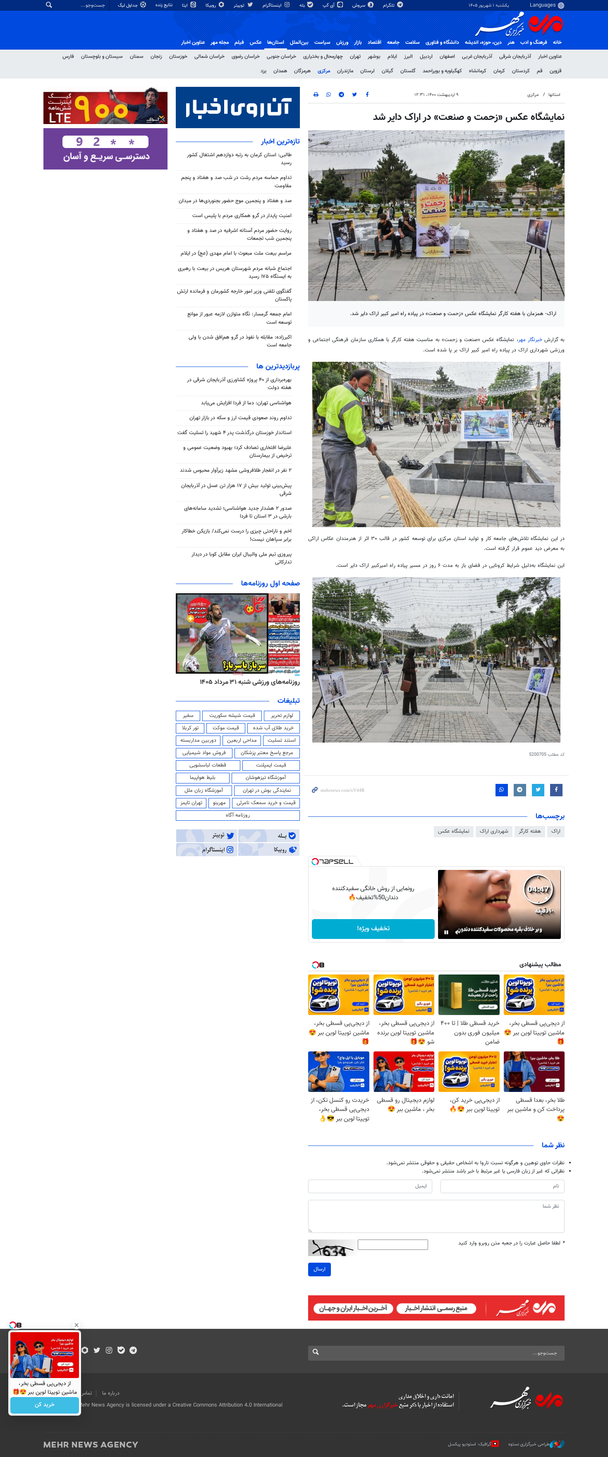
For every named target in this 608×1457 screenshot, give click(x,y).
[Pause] (446, 932)
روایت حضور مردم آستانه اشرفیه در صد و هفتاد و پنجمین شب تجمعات (239, 235)
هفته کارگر (530, 831)
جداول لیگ (128, 5)
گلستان (408, 71)
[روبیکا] (85, 1351)
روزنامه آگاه (238, 815)
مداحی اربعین (242, 740)
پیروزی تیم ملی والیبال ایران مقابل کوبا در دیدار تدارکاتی (241, 558)
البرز (408, 57)
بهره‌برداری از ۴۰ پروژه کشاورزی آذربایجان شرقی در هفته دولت (239, 384)
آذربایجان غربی (477, 57)
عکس (255, 42)
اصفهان (447, 57)
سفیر (188, 716)
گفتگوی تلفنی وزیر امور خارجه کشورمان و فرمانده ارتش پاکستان (234, 295)
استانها (554, 94)
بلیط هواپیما (202, 778)
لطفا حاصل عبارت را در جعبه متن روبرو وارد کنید (511, 1243)
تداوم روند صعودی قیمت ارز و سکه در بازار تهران (240, 418)
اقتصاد (374, 42)
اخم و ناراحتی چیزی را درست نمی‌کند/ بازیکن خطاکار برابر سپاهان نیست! (237, 535)
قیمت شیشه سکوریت (232, 716)
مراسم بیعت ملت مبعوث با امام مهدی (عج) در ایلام (236, 253)
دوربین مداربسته (198, 740)
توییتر (240, 5)
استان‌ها (275, 42)
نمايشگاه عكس (453, 831)
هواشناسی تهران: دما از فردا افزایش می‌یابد (246, 403)
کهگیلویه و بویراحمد (442, 71)
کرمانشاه (477, 71)
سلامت (412, 42)
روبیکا (211, 5)
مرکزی (324, 71)
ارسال (320, 1269)
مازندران (345, 71)
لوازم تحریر (282, 716)
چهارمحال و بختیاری (323, 57)
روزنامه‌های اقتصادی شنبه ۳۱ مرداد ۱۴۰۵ (247, 682)
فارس (68, 57)
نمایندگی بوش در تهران (267, 790)
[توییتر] (97, 1351)
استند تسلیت (282, 740)
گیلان (387, 71)
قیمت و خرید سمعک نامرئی (266, 803)
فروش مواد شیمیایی (204, 753)
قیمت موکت (226, 728)
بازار (358, 42)
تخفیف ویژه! (373, 929)
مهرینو (219, 803)
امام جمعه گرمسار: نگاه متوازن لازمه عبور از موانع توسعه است (239, 318)
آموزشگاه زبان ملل (203, 790)
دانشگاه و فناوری (442, 42)
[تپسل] (315, 861)
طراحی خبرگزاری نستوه (529, 1444)
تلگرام (389, 5)
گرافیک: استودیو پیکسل (469, 1444)
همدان (280, 71)
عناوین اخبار (550, 57)
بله (302, 5)
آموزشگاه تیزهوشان (266, 778)
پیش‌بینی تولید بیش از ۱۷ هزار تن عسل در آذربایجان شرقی (236, 490)
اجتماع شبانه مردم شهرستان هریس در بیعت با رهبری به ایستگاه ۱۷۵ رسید (235, 273)
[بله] (121, 1351)
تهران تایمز (191, 803)
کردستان (521, 71)
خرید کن (45, 1405)
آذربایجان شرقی (515, 57)
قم (540, 71)
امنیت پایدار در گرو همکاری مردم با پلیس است (242, 216)
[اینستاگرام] (109, 1351)
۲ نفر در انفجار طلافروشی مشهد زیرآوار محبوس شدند (236, 470)
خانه (557, 42)
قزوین (556, 71)
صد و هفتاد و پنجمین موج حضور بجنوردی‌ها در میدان (235, 201)
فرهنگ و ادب (533, 42)
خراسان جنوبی (281, 57)
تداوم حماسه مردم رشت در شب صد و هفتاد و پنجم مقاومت (236, 182)
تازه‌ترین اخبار (280, 141)
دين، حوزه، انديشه (483, 42)
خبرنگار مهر (530, 340)
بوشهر (374, 57)
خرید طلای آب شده (273, 728)
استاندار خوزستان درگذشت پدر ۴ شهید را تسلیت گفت (234, 433)
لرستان (367, 71)
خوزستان (178, 57)
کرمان (499, 71)
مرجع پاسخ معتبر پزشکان (267, 753)
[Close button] (76, 1325)
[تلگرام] (133, 1351)
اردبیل (426, 57)
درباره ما (111, 1393)
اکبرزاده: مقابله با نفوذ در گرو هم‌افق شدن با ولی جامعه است (240, 341)
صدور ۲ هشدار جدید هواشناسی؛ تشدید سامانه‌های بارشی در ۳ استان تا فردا (238, 512)
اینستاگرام (273, 5)
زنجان (156, 57)
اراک (555, 831)
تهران (355, 57)
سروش (359, 5)
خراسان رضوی (246, 57)
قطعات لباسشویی (207, 765)
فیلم (239, 42)
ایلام (392, 57)
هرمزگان (302, 71)
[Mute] (458, 932)
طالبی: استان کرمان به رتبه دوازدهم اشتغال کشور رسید (239, 159)
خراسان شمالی (209, 57)
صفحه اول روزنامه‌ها (270, 583)
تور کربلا (190, 728)
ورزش (342, 42)
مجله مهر (220, 42)
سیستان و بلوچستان (102, 57)
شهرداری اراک (494, 831)
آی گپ (329, 5)
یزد (263, 71)
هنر (511, 42)
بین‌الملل (299, 42)
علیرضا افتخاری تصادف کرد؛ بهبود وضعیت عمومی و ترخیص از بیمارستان (237, 452)
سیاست (322, 42)
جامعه (393, 42)
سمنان (137, 57)
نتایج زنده (165, 5)
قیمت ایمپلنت (271, 765)
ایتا (185, 5)
